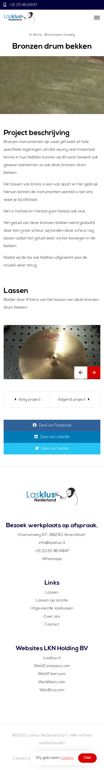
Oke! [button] (87, 758)
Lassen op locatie (52, 600)
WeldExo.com (52, 690)
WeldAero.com (52, 682)
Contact (52, 625)
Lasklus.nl (52, 658)
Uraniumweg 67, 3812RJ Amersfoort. (52, 535)
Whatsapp (52, 559)
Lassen (52, 592)
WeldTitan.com (52, 674)
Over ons (52, 617)
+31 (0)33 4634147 (52, 551)
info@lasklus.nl (52, 543)
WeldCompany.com (52, 666)
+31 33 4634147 (22, 5)
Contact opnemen (29, 759)
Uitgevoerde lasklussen (52, 608)
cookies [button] (67, 758)
